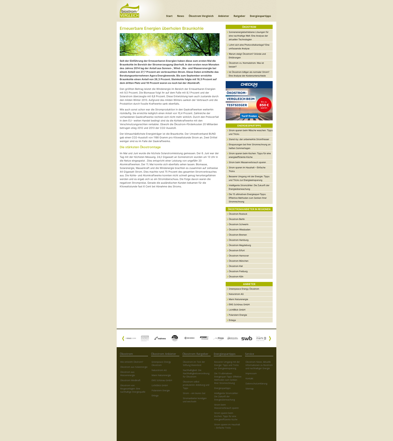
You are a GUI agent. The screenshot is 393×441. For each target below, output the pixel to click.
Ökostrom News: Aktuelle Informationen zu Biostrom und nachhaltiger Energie (259, 365)
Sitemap (249, 388)
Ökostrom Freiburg (238, 271)
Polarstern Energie (238, 315)
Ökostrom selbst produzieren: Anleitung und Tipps (196, 385)
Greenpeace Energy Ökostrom (244, 288)
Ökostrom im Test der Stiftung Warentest (194, 363)
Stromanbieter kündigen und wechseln (195, 400)
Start (169, 16)
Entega (232, 320)
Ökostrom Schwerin (238, 224)
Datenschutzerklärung (256, 383)
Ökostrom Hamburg (239, 240)
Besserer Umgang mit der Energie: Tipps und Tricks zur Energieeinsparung (227, 365)
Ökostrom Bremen (238, 234)
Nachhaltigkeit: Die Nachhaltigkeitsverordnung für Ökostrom (196, 373)
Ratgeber (239, 16)
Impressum (251, 373)
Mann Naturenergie (238, 299)
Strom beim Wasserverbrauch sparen (247, 162)
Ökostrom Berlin (237, 219)
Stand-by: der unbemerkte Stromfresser (249, 139)
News (180, 16)
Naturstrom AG (236, 294)
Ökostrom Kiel (236, 266)
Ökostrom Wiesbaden (239, 229)
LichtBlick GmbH (237, 309)
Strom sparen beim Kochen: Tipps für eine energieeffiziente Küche (225, 416)
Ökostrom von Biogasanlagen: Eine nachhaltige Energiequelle (132, 388)
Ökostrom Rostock (238, 214)
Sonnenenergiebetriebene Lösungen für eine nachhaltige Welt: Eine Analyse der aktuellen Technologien (248, 36)
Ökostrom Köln (236, 276)
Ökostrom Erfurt (237, 250)
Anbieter (223, 16)
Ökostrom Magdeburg (240, 245)
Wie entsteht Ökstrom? (131, 361)
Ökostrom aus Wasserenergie (127, 374)
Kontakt (249, 378)
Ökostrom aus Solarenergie (134, 366)
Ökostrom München (238, 261)
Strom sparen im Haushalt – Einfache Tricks (227, 426)
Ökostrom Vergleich (201, 16)
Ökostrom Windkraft (130, 380)
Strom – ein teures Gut (194, 393)
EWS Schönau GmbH (239, 304)
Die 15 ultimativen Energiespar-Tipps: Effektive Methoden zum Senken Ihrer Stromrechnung (248, 198)
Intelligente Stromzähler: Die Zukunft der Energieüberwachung (226, 396)
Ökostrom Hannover (239, 255)
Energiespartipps (260, 16)
